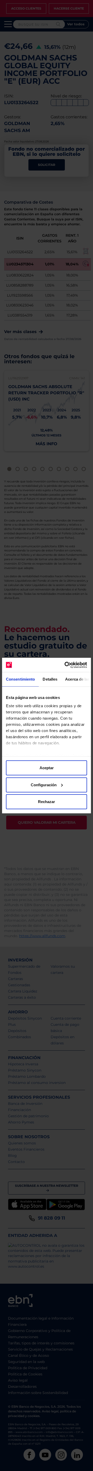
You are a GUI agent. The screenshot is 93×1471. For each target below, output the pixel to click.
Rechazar (46, 801)
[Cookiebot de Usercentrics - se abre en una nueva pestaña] (65, 664)
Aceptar (47, 768)
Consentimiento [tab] (20, 679)
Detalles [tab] (50, 679)
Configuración (44, 784)
